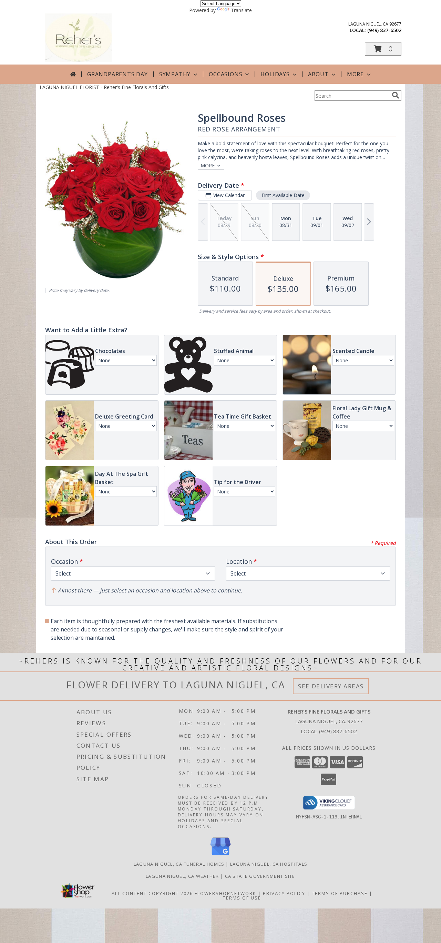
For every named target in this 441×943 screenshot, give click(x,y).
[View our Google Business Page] (220, 855)
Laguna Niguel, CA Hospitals (268, 864)
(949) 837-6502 (384, 30)
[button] (383, 49)
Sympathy (175, 74)
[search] (395, 95)
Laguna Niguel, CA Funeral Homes (179, 864)
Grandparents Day (117, 74)
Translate (241, 10)
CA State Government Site (260, 876)
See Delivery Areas (331, 686)
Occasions (225, 74)
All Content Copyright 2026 (152, 893)
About (318, 74)
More (355, 74)
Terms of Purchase (340, 893)
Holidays (274, 74)
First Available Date (283, 195)
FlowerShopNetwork (225, 893)
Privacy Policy (284, 893)
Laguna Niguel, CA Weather (182, 876)
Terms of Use (242, 898)
